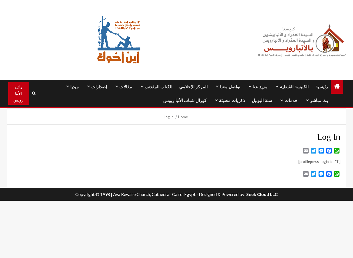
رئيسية (321, 86)
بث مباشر (319, 100)
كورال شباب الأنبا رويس (185, 100)
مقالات (125, 86)
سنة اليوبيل (262, 100)
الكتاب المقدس (158, 86)
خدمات (291, 100)
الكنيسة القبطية (294, 86)
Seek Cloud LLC (262, 194)
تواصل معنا (230, 86)
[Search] (34, 93)
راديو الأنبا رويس (18, 93)
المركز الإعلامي (193, 86)
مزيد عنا (260, 86)
